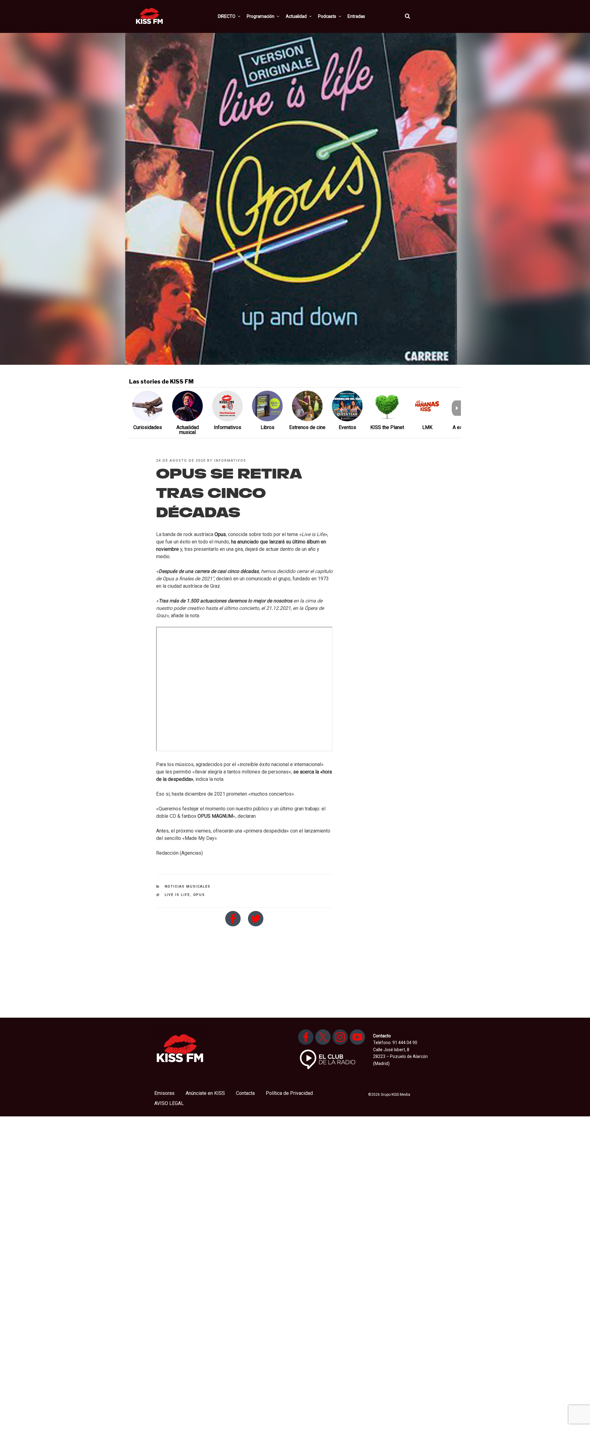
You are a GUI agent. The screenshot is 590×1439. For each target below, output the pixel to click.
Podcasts (327, 16)
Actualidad (296, 16)
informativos (230, 461)
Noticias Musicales (188, 886)
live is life (177, 895)
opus (199, 895)
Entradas (356, 16)
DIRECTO (226, 16)
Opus (220, 534)
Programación (260, 16)
